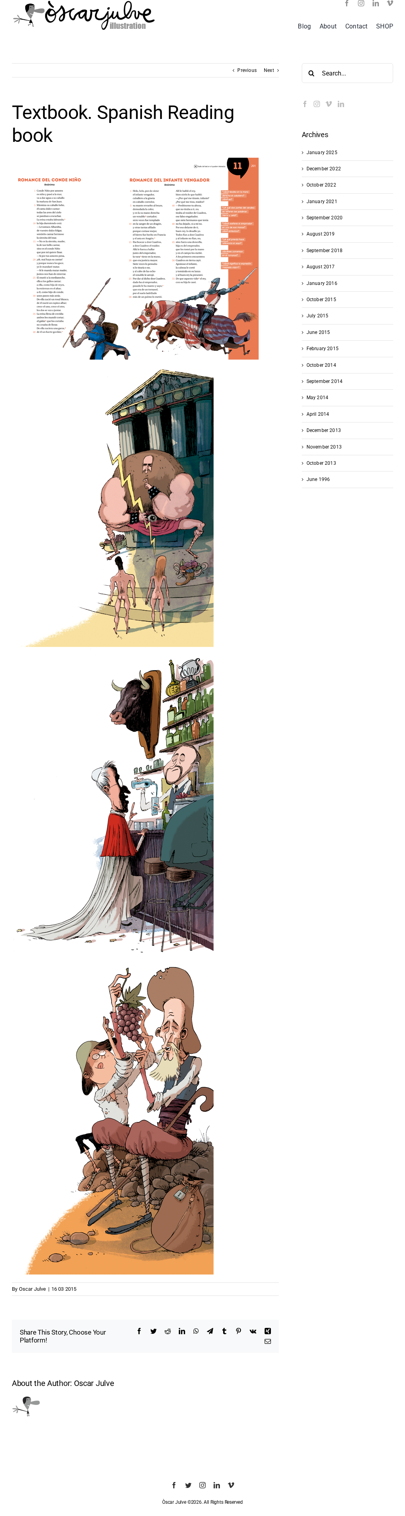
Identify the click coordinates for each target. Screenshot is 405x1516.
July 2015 (318, 316)
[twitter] (188, 1485)
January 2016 (322, 283)
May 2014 (317, 397)
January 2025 (322, 152)
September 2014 (325, 381)
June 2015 (318, 332)
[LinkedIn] (341, 104)
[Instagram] (317, 104)
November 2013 (324, 447)
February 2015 (323, 348)
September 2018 (325, 250)
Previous (246, 70)
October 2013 (321, 463)
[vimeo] (390, 3)
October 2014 (321, 365)
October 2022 (321, 185)
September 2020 (325, 218)
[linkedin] (376, 3)
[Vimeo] (329, 104)
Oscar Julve (32, 1289)
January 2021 (322, 201)
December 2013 (324, 430)
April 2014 (318, 414)
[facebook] (347, 3)
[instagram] (361, 3)
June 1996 (318, 479)
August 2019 (321, 234)
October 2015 (321, 299)
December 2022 (324, 169)
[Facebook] (305, 104)
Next (269, 70)
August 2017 (321, 267)
